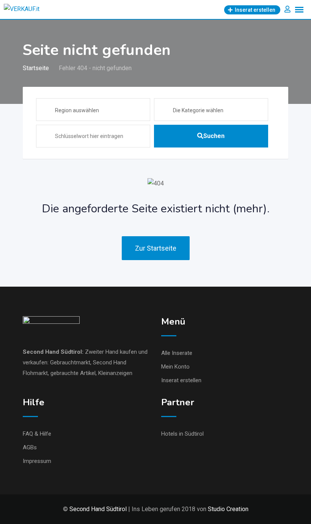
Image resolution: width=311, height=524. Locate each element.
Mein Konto (175, 366)
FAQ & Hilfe (37, 433)
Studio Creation (228, 509)
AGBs (30, 447)
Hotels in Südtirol (182, 433)
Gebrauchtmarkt (70, 362)
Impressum (37, 461)
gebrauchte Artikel (73, 373)
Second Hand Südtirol (52, 351)
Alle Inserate (176, 353)
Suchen (214, 136)
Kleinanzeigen (115, 373)
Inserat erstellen (181, 380)
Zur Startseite (155, 248)
